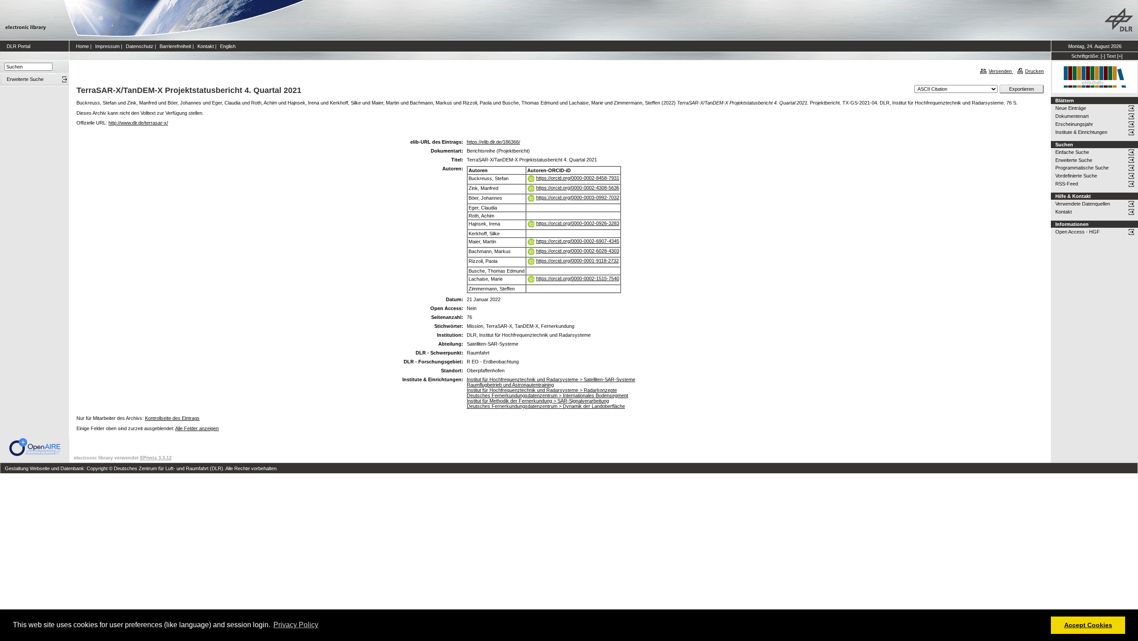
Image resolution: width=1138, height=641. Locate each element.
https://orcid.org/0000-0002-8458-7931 (577, 178)
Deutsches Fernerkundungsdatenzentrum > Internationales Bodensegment (547, 395)
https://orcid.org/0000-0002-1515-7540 (577, 278)
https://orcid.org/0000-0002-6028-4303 (577, 251)
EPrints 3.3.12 (156, 457)
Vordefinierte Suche (1076, 175)
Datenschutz (139, 46)
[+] (1119, 56)
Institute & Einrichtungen (1081, 132)
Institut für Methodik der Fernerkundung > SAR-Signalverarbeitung (538, 400)
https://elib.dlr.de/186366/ (493, 142)
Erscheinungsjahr (1074, 124)
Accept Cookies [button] (1088, 625)
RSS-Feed (1066, 183)
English (228, 46)
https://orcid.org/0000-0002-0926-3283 (577, 223)
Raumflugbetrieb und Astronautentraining (510, 384)
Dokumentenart (1072, 116)
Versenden (1001, 71)
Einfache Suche (1072, 152)
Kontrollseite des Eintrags (172, 418)
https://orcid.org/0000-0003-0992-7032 (577, 197)
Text (1111, 56)
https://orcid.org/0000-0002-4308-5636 (577, 187)
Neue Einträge (1070, 108)
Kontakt (205, 46)
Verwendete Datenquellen (1082, 203)
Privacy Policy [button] (295, 625)
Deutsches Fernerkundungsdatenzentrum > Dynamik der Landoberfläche (546, 406)
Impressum (107, 46)
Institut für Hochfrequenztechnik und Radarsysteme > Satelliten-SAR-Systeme (551, 379)
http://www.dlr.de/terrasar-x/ (138, 122)
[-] (1103, 56)
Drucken (1034, 71)
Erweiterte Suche (1073, 160)
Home (82, 46)
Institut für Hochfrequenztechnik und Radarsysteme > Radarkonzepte (542, 390)
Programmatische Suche (1082, 167)
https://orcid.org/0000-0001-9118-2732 (577, 260)
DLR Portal (18, 46)
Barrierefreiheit (175, 46)
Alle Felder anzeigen (197, 428)
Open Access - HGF (1077, 231)
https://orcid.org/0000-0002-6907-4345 (577, 241)
